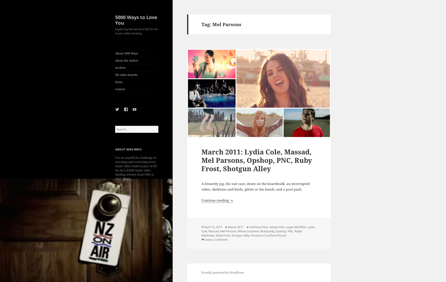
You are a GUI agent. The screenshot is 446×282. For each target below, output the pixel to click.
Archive (120, 68)
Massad (214, 231)
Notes (119, 82)
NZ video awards (126, 75)
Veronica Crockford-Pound (268, 235)
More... (127, 179)
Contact (120, 89)
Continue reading (217, 200)
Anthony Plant (258, 227)
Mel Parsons (228, 231)
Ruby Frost (223, 235)
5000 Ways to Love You (136, 20)
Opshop (281, 231)
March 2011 (236, 227)
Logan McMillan (296, 227)
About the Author (126, 60)
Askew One (277, 227)
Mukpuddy (267, 231)
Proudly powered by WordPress (222, 272)
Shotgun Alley (240, 235)
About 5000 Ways (126, 53)
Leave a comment (216, 240)
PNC (290, 231)
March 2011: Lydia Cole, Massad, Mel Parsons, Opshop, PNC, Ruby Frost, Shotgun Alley (256, 160)
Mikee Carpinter (248, 231)
